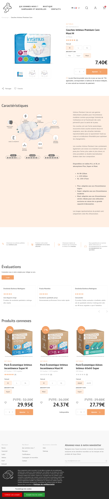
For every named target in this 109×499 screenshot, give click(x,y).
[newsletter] (106, 461)
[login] (95, 8)
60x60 (80, 383)
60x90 (89, 383)
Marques (25, 451)
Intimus (4, 457)
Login (8, 277)
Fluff (3, 461)
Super (8, 392)
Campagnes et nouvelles (33, 9)
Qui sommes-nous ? (28, 6)
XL (25, 383)
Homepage (5, 17)
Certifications (26, 454)
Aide (44, 448)
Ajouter (95, 72)
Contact (24, 461)
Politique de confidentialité (44, 484)
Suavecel (4, 451)
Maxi (43, 392)
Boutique (47, 6)
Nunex (4, 448)
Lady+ (3, 454)
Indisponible (64, 412)
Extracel (4, 464)
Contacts (56, 9)
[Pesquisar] (86, 8)
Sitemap (45, 451)
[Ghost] (7, 8)
